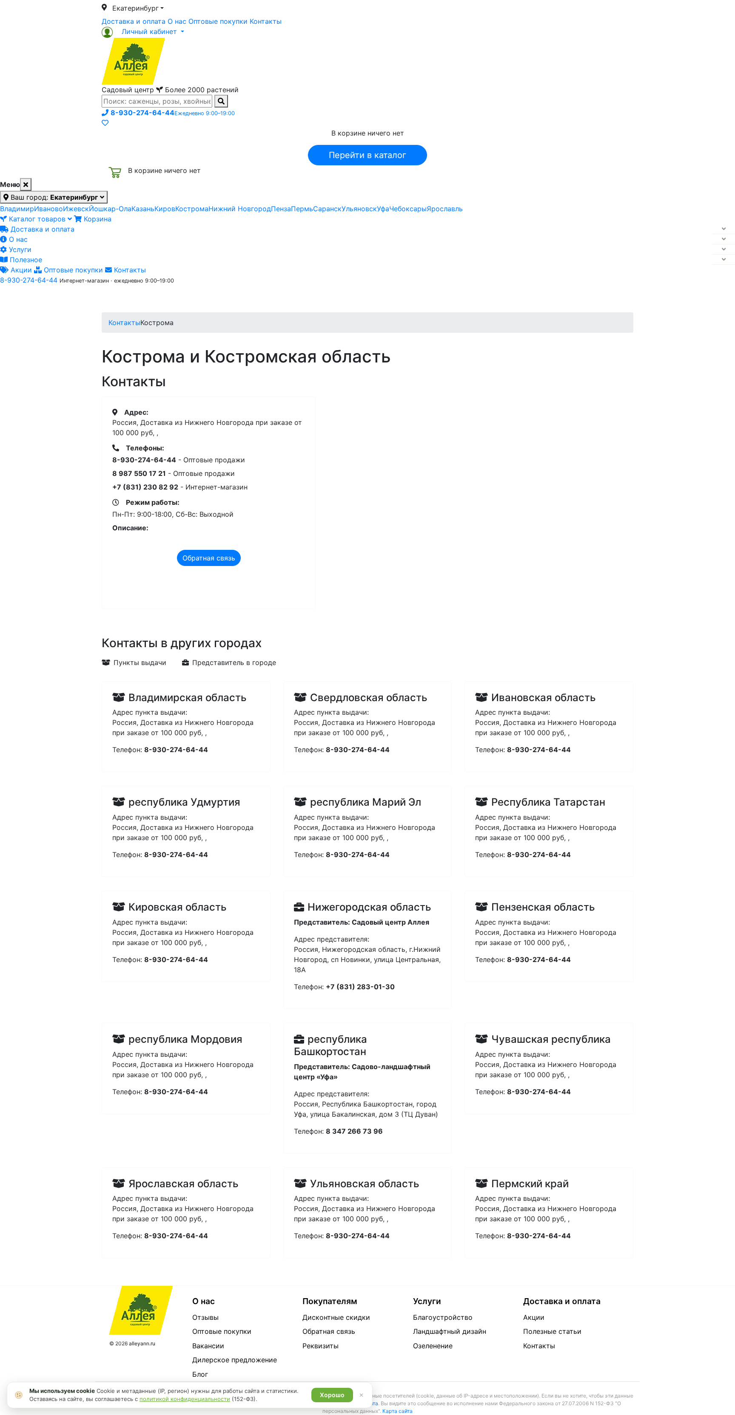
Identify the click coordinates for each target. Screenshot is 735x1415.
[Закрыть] (25, 184)
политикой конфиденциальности (185, 1398)
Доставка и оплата (133, 21)
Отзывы (205, 1317)
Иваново (48, 208)
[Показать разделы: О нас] (723, 239)
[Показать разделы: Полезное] (723, 260)
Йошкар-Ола (110, 208)
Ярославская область (183, 1183)
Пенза (281, 208)
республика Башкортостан (330, 1045)
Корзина (96, 219)
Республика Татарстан (548, 802)
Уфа (383, 208)
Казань (142, 208)
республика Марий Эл (365, 802)
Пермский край (530, 1183)
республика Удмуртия (184, 802)
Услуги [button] (406, 298)
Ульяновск (359, 208)
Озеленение (433, 1345)
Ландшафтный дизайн (449, 1331)
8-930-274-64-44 (28, 280)
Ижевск (76, 208)
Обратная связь (208, 558)
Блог (200, 1374)
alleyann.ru (142, 1343)
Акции (20, 270)
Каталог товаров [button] (162, 299)
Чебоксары (408, 208)
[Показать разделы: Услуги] (723, 249)
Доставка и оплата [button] (321, 298)
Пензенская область (543, 907)
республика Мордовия (185, 1039)
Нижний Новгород (239, 208)
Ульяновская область (364, 1183)
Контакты (266, 21)
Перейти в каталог (367, 155)
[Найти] (221, 101)
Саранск (327, 208)
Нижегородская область (369, 907)
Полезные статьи (552, 1331)
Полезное (25, 259)
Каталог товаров (37, 219)
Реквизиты (320, 1345)
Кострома (191, 208)
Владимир (17, 208)
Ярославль (445, 208)
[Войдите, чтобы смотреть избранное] (105, 123)
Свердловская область (368, 697)
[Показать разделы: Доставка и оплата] (723, 229)
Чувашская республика (551, 1039)
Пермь (302, 208)
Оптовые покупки (218, 21)
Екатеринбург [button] (135, 8)
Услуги (19, 249)
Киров (164, 208)
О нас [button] (237, 298)
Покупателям (329, 1301)
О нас (177, 21)
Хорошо (332, 1394)
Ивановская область (543, 697)
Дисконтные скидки (336, 1317)
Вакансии (208, 1345)
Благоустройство (443, 1317)
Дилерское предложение (234, 1360)
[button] (143, 31)
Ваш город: (53, 197)
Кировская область (177, 907)
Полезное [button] (474, 298)
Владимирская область (187, 697)
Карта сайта (397, 1411)
